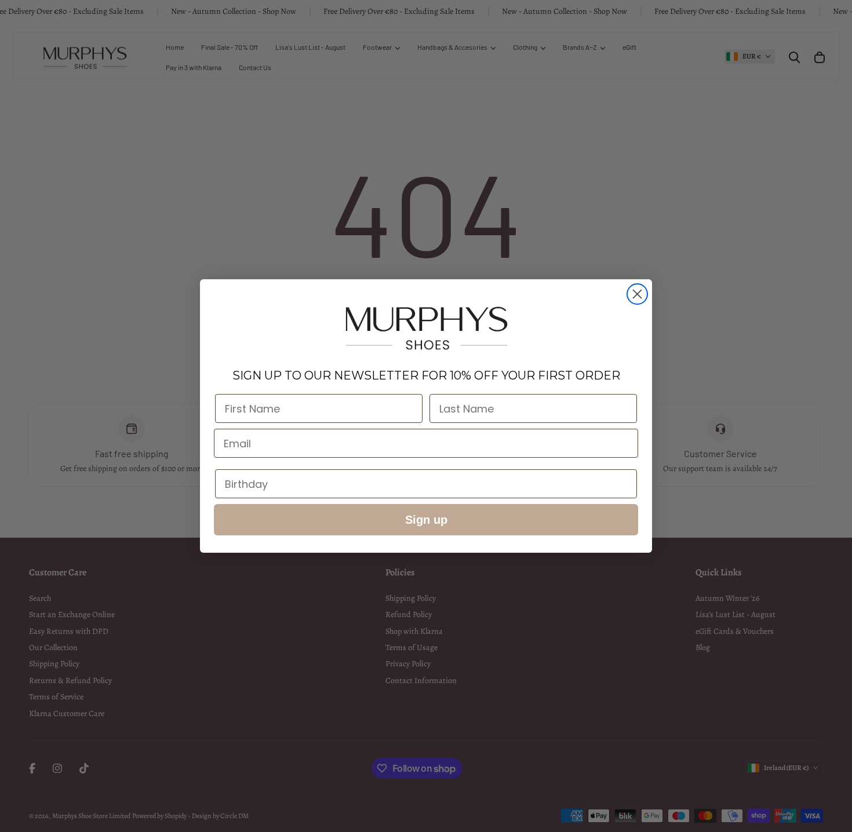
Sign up (426, 519)
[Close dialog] (637, 294)
